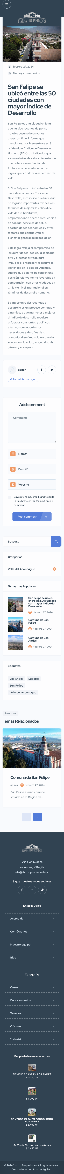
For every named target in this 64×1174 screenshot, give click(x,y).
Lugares (33, 678)
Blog (13, 957)
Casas (14, 987)
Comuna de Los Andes (38, 639)
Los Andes (16, 678)
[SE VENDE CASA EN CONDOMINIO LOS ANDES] (32, 1112)
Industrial (16, 1039)
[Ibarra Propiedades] (32, 17)
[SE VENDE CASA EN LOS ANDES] (32, 1067)
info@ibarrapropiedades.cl (32, 872)
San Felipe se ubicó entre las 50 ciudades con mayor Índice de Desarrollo (42, 602)
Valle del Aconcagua (23, 379)
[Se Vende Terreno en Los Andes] (32, 1138)
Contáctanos (18, 931)
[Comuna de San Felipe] (15, 624)
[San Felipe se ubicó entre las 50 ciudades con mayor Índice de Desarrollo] (15, 604)
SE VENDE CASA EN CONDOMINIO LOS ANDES (32, 1120)
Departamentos (20, 1000)
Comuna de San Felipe (38, 621)
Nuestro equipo (20, 944)
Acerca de (16, 918)
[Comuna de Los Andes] (15, 642)
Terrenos (15, 1013)
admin (22, 369)
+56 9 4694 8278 (32, 862)
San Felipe (16, 685)
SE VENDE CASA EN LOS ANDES (32, 1074)
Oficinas (15, 1026)
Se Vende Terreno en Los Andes (32, 1145)
